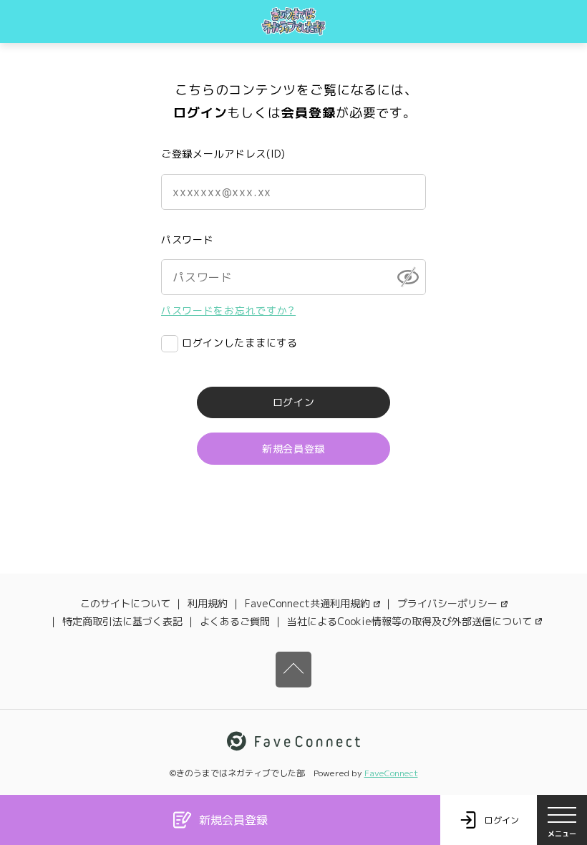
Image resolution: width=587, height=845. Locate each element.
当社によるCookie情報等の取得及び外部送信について (409, 621)
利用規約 (208, 603)
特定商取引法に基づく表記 (122, 621)
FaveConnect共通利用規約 (307, 603)
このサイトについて (125, 603)
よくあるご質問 (235, 621)
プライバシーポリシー (447, 603)
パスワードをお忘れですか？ (228, 310)
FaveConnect (391, 773)
